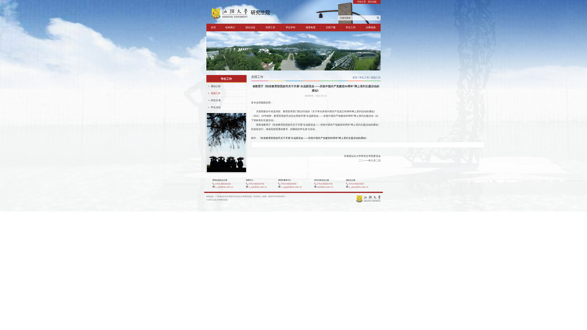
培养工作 (270, 27)
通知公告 (216, 86)
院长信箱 (372, 1)
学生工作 (351, 27)
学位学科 (290, 27)
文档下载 (331, 27)
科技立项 (216, 100)
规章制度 (311, 27)
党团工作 (216, 93)
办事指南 (371, 27)
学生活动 (216, 107)
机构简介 (230, 27)
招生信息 (250, 27)
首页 (213, 27)
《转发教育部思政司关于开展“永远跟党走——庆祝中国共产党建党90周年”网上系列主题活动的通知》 (313, 138)
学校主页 (361, 1)
